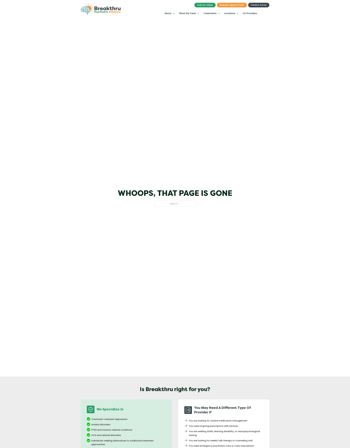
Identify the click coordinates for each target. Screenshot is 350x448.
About (168, 13)
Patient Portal (259, 5)
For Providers (250, 13)
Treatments (210, 13)
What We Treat (187, 13)
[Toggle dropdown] (174, 13)
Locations (229, 13)
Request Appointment (232, 5)
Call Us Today (205, 5)
